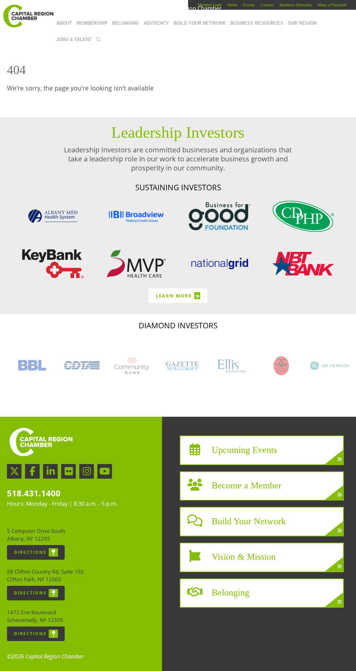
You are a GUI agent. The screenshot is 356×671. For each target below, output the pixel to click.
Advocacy (156, 23)
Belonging (125, 23)
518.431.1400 (33, 493)
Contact (267, 5)
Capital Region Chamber (28, 16)
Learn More (178, 295)
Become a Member (247, 485)
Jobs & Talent (74, 39)
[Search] (98, 40)
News (232, 5)
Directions (30, 552)
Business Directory (296, 5)
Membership (91, 23)
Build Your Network (199, 23)
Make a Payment (332, 5)
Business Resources (256, 23)
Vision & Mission (244, 557)
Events (249, 5)
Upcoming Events (244, 450)
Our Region (302, 23)
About (64, 23)
